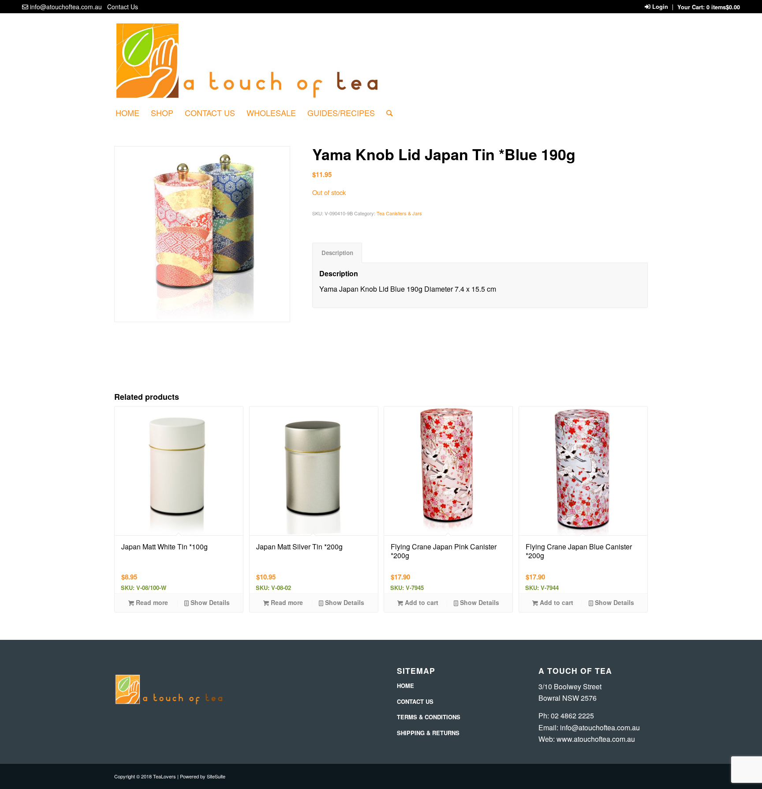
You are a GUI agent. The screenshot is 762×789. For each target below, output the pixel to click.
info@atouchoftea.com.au (66, 6)
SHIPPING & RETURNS (428, 733)
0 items (723, 7)
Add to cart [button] (420, 602)
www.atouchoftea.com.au (596, 739)
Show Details (209, 602)
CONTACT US (415, 701)
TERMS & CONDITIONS (428, 717)
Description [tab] (337, 252)
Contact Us (122, 6)
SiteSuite (216, 776)
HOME (405, 685)
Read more (151, 602)
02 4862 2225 (572, 715)
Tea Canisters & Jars (399, 213)
